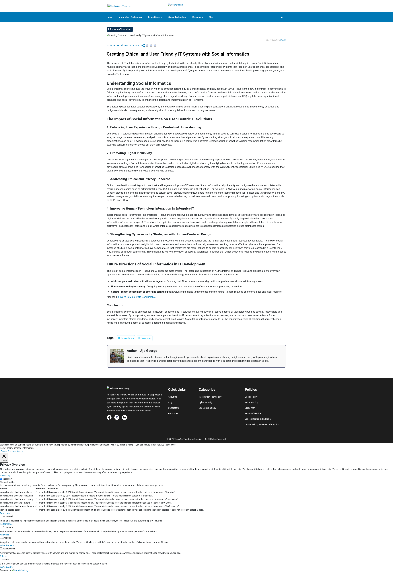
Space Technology (177, 17)
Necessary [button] (5, 475)
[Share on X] (151, 45)
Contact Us (173, 408)
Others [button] (3, 556)
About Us (172, 397)
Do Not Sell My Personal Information (262, 424)
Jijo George (114, 45)
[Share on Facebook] (147, 45)
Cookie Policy (251, 397)
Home (110, 17)
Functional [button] (5, 513)
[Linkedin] (124, 417)
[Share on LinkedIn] (155, 45)
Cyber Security (155, 17)
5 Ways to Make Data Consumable (137, 297)
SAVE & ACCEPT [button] (7, 567)
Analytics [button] (4, 534)
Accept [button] (20, 451)
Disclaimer (250, 408)
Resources (197, 17)
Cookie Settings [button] (8, 451)
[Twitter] (116, 417)
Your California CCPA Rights (258, 419)
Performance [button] (6, 524)
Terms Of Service (253, 413)
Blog (211, 17)
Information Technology (130, 17)
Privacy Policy (251, 402)
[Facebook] (109, 417)
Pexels (283, 40)
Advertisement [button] (7, 545)
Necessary (7, 479)
